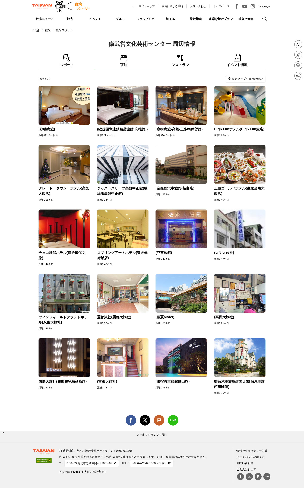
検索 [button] (264, 19)
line (173, 420)
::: (134, 6)
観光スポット (64, 30)
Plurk (159, 420)
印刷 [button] (298, 65)
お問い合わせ (244, 463)
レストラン (180, 65)
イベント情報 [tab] (237, 65)
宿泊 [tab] (123, 65)
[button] (152, 436)
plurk (258, 476)
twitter (145, 420)
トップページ (221, 6)
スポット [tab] (67, 65)
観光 (48, 30)
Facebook (240, 476)
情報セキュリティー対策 (251, 450)
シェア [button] (298, 76)
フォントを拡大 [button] (298, 55)
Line (266, 476)
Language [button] (264, 6)
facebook (131, 420)
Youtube (244, 6)
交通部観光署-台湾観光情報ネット (42, 6)
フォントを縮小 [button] (298, 44)
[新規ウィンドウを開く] (64, 105)
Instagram (252, 6)
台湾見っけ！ (236, 6)
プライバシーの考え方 (250, 456)
